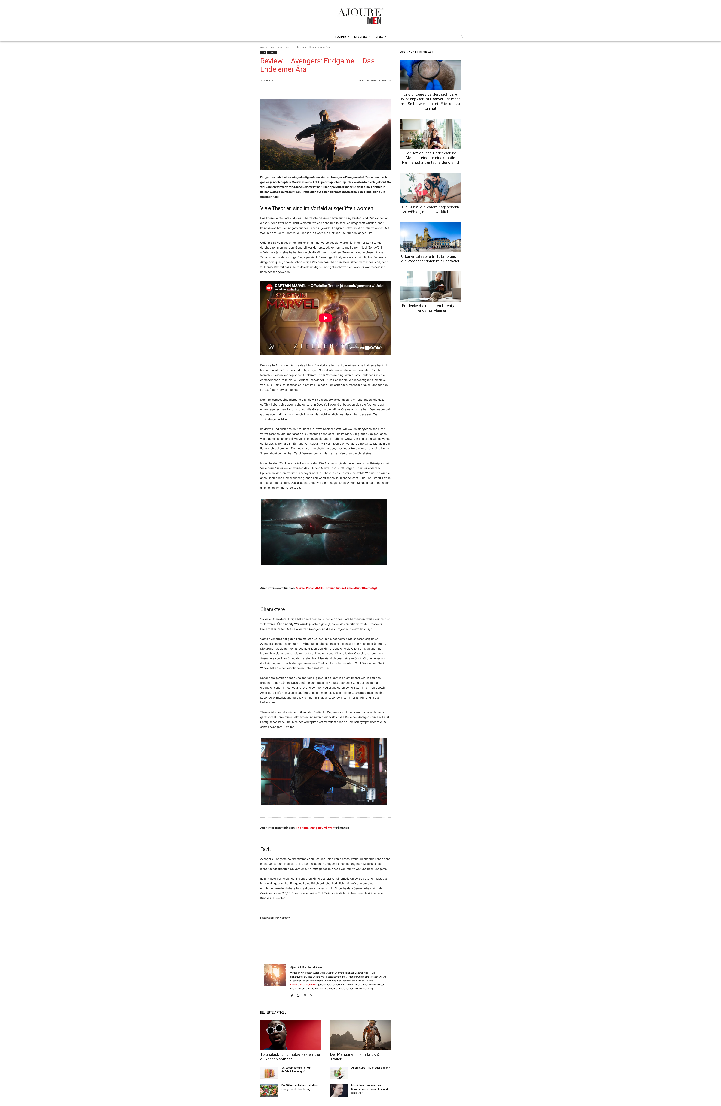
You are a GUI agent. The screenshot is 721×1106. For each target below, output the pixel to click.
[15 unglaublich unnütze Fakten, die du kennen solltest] (290, 1035)
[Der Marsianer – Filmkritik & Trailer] (360, 1035)
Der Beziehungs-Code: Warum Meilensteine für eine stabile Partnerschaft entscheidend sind (430, 158)
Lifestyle (271, 52)
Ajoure (263, 47)
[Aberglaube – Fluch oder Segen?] (339, 1073)
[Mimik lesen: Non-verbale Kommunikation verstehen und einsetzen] (339, 1090)
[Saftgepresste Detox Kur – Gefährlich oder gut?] (269, 1073)
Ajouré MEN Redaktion (306, 967)
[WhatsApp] (361, 90)
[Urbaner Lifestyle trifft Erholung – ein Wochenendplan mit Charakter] (430, 237)
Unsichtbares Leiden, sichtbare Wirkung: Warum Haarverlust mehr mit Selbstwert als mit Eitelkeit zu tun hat (430, 101)
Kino (272, 47)
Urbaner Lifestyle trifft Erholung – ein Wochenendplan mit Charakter (430, 258)
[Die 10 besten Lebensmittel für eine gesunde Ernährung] (269, 1090)
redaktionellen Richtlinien (303, 984)
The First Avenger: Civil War (315, 828)
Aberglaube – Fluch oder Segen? (370, 1067)
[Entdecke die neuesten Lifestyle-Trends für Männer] (430, 286)
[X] (378, 90)
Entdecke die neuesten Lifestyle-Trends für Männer (430, 308)
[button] (460, 36)
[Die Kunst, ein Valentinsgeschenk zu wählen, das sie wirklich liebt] (430, 188)
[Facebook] (370, 90)
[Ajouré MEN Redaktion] (275, 981)
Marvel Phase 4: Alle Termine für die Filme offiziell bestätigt (336, 588)
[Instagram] (298, 994)
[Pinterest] (387, 90)
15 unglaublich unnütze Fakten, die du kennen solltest (290, 1056)
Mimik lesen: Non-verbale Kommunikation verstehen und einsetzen (369, 1089)
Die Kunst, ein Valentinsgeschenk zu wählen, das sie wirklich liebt (430, 209)
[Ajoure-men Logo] (360, 16)
